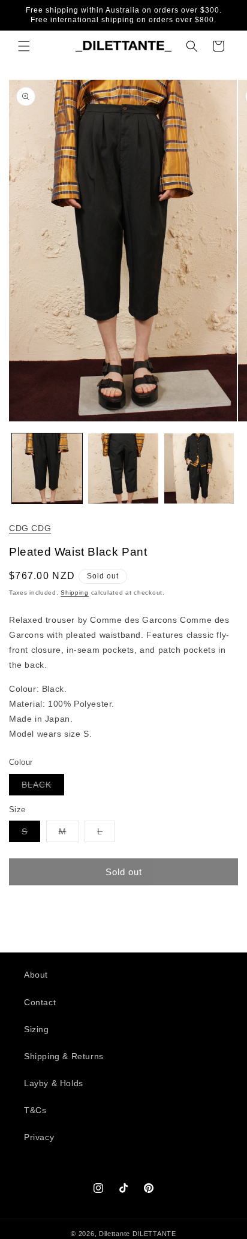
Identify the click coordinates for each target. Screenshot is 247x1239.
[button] (24, 46)
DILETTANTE (154, 1233)
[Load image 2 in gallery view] (123, 468)
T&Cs (35, 1110)
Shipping (75, 592)
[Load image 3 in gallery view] (199, 468)
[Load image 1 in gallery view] (47, 468)
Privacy (39, 1137)
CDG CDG (30, 528)
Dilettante (114, 1233)
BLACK (43, 787)
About (36, 974)
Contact (40, 1002)
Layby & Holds (53, 1083)
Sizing (36, 1029)
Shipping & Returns (64, 1056)
